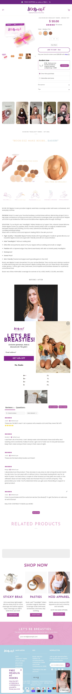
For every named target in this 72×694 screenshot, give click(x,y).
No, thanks (19, 365)
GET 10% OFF (19, 358)
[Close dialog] (68, 323)
